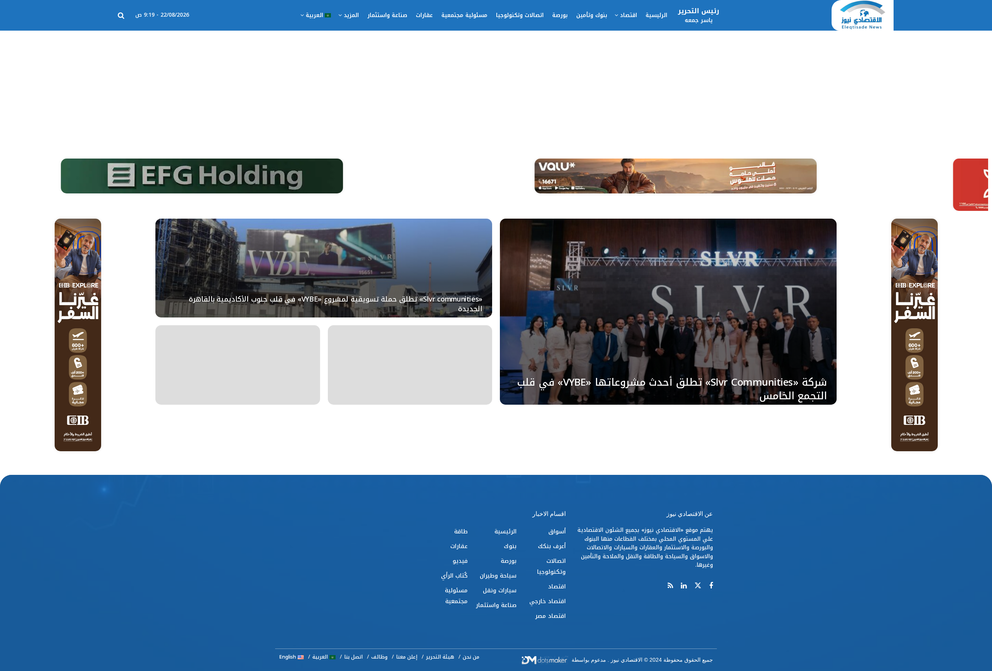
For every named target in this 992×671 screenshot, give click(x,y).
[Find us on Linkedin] (684, 586)
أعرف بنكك (552, 546)
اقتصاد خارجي (547, 601)
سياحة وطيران (498, 575)
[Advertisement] (496, 88)
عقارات (424, 15)
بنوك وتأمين (591, 15)
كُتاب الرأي (454, 575)
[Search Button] (121, 15)
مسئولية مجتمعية (464, 15)
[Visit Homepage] (862, 15)
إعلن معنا (406, 657)
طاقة (461, 531)
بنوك (510, 546)
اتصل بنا (353, 657)
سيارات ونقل (500, 590)
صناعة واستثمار (387, 15)
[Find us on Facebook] (711, 586)
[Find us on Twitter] (697, 586)
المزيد (351, 15)
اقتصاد (628, 15)
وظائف (379, 657)
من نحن (471, 657)
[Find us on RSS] (670, 586)
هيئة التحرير (440, 657)
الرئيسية (656, 15)
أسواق (557, 531)
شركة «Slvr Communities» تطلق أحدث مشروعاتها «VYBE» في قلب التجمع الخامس (672, 389)
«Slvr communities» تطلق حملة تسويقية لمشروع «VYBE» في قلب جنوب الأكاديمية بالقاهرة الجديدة (335, 304)
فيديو (460, 560)
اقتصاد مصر (550, 616)
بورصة (560, 15)
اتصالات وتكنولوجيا (520, 15)
